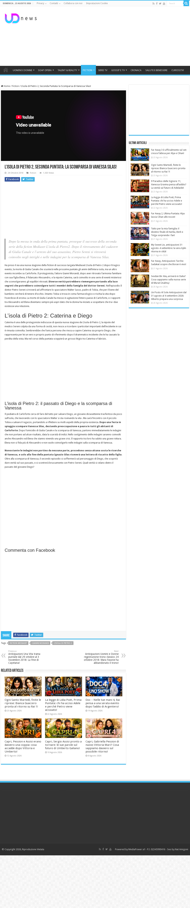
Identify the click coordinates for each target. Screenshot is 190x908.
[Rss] (153, 3)
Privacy (40, 3)
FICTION (87, 70)
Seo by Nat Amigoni (177, 849)
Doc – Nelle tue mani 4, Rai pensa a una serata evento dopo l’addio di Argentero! (103, 703)
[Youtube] (164, 3)
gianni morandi (40, 643)
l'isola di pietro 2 (63, 643)
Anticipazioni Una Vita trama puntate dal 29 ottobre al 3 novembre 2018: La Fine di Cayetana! (24, 657)
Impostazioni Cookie (97, 3)
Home (6, 86)
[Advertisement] (118, 36)
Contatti (54, 3)
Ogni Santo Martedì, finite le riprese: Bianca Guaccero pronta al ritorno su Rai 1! (23, 703)
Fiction (15, 86)
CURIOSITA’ (177, 70)
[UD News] (21, 17)
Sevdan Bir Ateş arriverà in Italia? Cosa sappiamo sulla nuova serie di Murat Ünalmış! (168, 279)
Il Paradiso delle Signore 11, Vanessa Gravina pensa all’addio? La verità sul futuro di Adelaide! (168, 184)
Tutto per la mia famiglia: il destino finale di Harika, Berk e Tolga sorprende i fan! (167, 232)
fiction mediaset (18, 643)
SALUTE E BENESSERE (156, 70)
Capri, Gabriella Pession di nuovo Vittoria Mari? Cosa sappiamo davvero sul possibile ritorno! (102, 746)
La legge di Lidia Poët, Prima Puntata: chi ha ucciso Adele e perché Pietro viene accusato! (63, 705)
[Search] (186, 3)
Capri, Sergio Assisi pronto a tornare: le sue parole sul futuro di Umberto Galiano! (63, 745)
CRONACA (136, 70)
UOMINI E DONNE (22, 70)
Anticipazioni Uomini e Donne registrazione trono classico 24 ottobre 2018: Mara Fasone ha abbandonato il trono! (101, 657)
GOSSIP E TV (118, 70)
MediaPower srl (136, 849)
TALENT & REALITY (67, 70)
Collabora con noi (73, 3)
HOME (6, 70)
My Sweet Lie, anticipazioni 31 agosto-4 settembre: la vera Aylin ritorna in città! (168, 248)
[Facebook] (157, 3)
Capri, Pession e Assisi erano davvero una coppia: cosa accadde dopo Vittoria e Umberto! (23, 746)
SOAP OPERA (45, 70)
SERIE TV (102, 70)
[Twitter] (160, 3)
